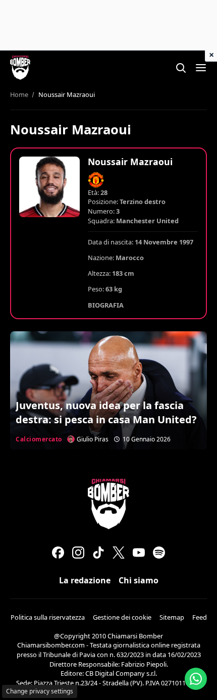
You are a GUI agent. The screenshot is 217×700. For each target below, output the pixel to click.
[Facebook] (58, 552)
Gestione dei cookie (122, 617)
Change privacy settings (39, 691)
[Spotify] (159, 552)
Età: (93, 192)
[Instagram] (78, 552)
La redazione (85, 580)
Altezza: (99, 273)
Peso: (96, 288)
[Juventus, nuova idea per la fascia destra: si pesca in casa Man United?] (108, 390)
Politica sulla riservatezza (48, 617)
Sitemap (171, 617)
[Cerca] (181, 68)
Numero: (101, 211)
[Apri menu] (201, 68)
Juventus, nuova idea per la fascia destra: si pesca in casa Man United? (106, 412)
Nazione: (101, 257)
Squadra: (101, 220)
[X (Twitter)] (119, 552)
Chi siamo (138, 580)
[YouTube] (139, 552)
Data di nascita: (110, 241)
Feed (199, 617)
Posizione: (103, 201)
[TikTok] (98, 552)
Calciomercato (39, 439)
